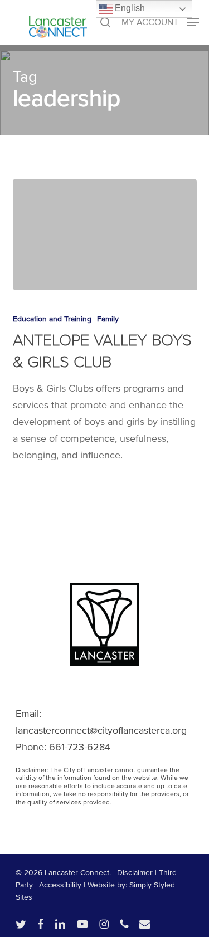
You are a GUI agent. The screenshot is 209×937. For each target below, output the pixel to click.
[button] (160, 22)
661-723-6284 (79, 747)
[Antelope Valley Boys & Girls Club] (105, 234)
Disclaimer (135, 872)
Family (108, 319)
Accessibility (60, 885)
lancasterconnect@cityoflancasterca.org (101, 730)
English (129, 8)
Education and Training (52, 319)
